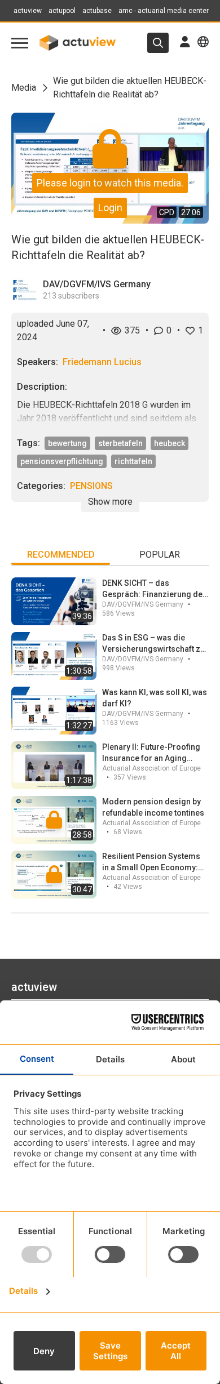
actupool (62, 11)
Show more (110, 501)
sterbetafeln (120, 443)
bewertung (67, 443)
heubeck (169, 443)
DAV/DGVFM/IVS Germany (97, 284)
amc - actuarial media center (163, 11)
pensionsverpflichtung (61, 461)
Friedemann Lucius (102, 362)
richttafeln (133, 461)
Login (110, 207)
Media (23, 87)
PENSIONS (91, 485)
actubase (97, 11)
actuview (28, 11)
